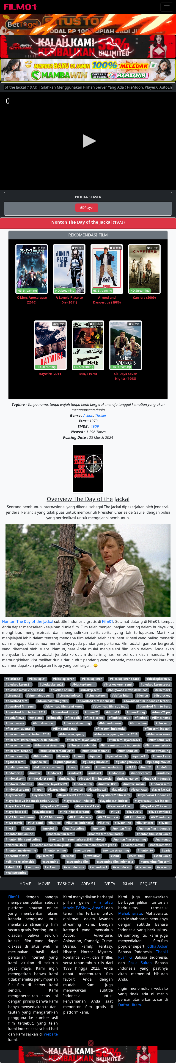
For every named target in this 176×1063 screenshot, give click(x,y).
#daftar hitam (121, 695)
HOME (25, 883)
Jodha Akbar (157, 946)
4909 (95, 426)
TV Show (83, 907)
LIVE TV (109, 883)
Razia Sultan (140, 962)
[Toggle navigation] (166, 7)
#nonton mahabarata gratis (50, 845)
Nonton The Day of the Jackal (27, 621)
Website (51, 1034)
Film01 (107, 621)
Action (88, 415)
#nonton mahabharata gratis (96, 845)
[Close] (91, 30)
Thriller (100, 415)
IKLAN (128, 883)
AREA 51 (88, 883)
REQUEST (148, 883)
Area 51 (98, 907)
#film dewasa (15, 723)
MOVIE (44, 883)
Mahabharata (130, 913)
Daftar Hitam (129, 1004)
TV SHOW (66, 883)
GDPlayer (87, 207)
